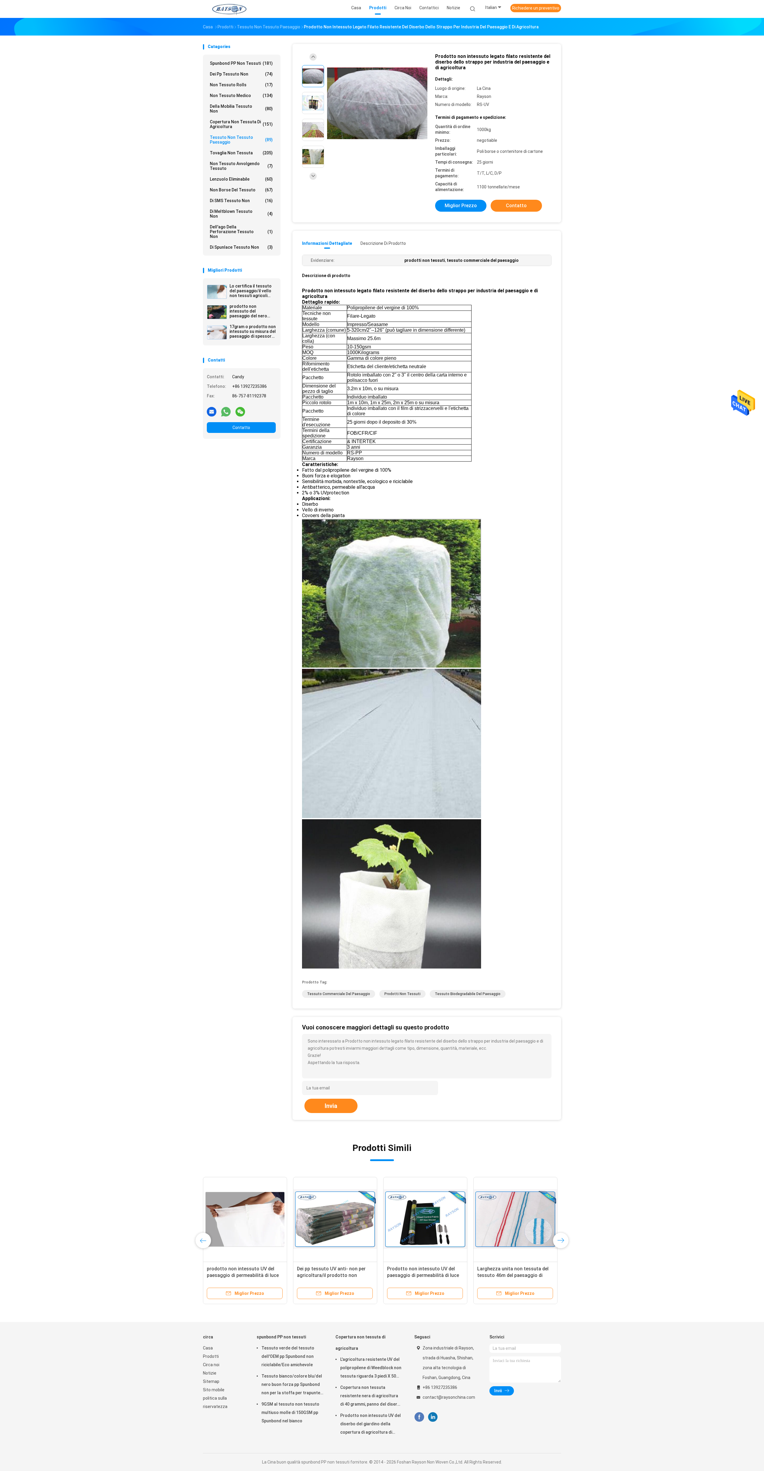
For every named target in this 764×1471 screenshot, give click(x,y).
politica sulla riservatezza (215, 1402)
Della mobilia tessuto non (241, 108)
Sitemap (211, 1381)
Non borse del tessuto (241, 189)
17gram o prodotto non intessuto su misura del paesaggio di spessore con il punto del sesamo (252, 331)
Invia (331, 1105)
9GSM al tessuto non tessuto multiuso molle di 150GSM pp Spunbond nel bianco (290, 1412)
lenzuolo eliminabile (241, 179)
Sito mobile (213, 1389)
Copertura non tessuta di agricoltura (241, 124)
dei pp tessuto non (241, 74)
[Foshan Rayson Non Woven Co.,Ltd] (229, 9)
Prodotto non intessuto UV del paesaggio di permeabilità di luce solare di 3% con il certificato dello (425, 1275)
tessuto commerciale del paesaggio (338, 994)
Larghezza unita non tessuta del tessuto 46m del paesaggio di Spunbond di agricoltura (513, 1275)
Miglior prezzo (461, 205)
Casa (208, 1348)
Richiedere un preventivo (535, 8)
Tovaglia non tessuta (241, 152)
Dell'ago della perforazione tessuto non (241, 232)
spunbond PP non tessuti (241, 63)
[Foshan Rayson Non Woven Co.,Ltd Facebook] (419, 1417)
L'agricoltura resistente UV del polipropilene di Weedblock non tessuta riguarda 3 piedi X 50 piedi (370, 1368)
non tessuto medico (241, 95)
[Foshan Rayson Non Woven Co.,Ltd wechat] (240, 411)
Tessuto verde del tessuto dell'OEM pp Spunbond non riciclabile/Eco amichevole (287, 1356)
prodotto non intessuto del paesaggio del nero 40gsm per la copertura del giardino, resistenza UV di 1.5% (252, 311)
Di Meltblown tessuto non (241, 214)
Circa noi (211, 1364)
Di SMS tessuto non (241, 200)
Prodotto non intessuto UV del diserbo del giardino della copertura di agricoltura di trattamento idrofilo (370, 1424)
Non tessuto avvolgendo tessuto (241, 166)
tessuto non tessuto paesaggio (241, 140)
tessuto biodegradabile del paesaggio (467, 994)
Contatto (241, 427)
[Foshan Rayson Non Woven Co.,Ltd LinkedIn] (433, 1417)
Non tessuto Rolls (241, 84)
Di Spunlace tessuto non (241, 247)
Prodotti (211, 1356)
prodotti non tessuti (402, 994)
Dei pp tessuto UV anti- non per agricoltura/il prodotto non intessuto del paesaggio (331, 1275)
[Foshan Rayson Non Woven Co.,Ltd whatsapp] (226, 411)
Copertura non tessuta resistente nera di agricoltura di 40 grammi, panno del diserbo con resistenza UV (371, 1396)
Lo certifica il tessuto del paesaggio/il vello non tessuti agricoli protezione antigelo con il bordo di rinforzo (252, 291)
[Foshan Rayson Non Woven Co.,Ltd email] (211, 411)
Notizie (209, 1373)
